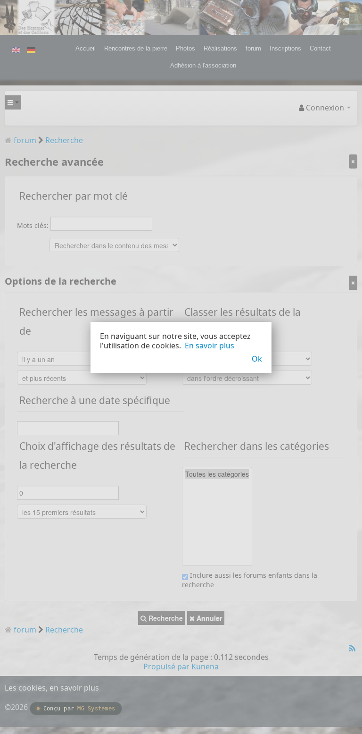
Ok (257, 358)
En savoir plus (209, 345)
